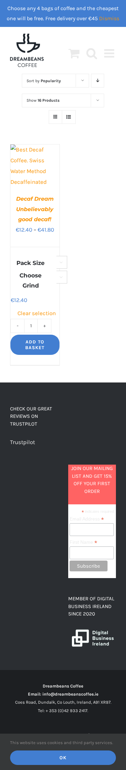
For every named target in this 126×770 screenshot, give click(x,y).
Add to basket (34, 344)
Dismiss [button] (109, 18)
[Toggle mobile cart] (74, 53)
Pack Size (30, 263)
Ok (63, 758)
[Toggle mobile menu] (110, 53)
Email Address (87, 519)
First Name (83, 542)
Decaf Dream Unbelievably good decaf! (35, 209)
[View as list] (68, 117)
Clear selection (36, 313)
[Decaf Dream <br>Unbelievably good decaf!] (34, 149)
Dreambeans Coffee (63, 686)
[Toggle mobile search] (91, 53)
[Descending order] (97, 81)
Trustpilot (22, 442)
